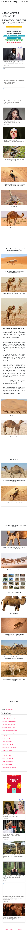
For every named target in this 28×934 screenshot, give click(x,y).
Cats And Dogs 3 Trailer (7, 756)
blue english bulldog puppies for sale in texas (14, 35)
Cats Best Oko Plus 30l (7, 758)
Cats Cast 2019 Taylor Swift (8, 718)
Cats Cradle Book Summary (8, 724)
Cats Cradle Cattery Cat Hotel (9, 721)
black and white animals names (14, 31)
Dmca (6, 929)
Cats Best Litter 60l (6, 738)
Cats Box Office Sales (7, 741)
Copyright (14, 931)
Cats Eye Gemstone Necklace (9, 767)
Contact (12, 929)
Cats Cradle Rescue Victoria (8, 736)
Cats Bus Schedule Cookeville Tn (9, 730)
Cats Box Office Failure (7, 761)
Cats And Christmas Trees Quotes (10, 770)
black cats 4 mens (14, 29)
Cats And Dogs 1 (6, 753)
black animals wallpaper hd (14, 38)
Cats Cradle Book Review (8, 716)
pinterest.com (9, 709)
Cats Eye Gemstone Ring (8, 733)
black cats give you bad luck (14, 33)
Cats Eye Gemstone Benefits (8, 727)
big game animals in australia (14, 42)
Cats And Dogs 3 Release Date (9, 747)
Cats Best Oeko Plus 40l (7, 744)
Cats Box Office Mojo (7, 750)
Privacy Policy (20, 929)
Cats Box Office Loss (7, 764)
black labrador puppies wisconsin (14, 26)
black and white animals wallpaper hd (14, 40)
